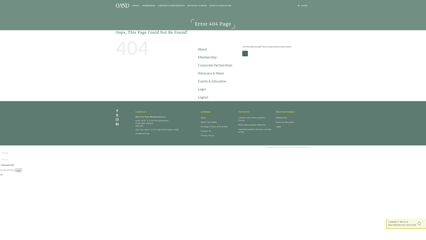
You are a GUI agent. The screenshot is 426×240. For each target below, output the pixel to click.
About (202, 49)
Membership (207, 57)
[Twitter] (124, 115)
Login (202, 89)
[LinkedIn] (124, 123)
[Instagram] (124, 119)
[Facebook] (124, 110)
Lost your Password (7, 170)
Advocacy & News (211, 73)
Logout (203, 97)
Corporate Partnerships (215, 65)
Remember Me (8, 165)
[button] (299, 5)
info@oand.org (142, 133)
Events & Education (212, 81)
